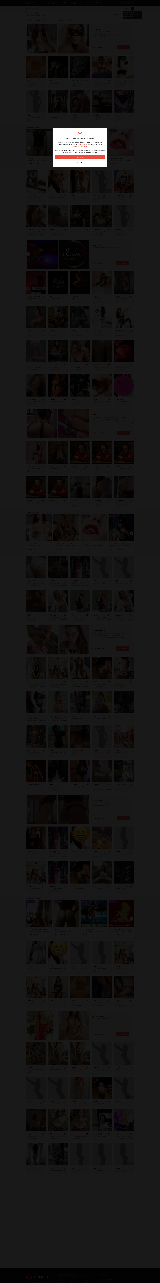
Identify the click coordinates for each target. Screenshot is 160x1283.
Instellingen (80, 162)
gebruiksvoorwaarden (80, 146)
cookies (82, 144)
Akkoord (80, 157)
